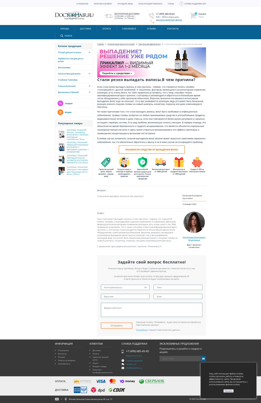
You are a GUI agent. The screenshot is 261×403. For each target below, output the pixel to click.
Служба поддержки (134, 360)
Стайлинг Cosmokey (67, 79)
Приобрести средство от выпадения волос (151, 149)
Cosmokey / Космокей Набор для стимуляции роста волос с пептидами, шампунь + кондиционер (78, 147)
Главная (100, 44)
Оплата (96, 353)
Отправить (117, 325)
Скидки (68, 103)
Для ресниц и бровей (68, 92)
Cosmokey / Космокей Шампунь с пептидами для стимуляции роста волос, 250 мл (77, 170)
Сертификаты (64, 363)
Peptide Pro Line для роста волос (70, 60)
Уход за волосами (67, 86)
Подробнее (141, 329)
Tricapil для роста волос (69, 52)
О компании (63, 350)
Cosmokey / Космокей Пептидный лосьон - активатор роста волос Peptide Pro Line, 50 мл (77, 159)
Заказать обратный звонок (169, 20)
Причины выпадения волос (150, 44)
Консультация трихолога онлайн (121, 44)
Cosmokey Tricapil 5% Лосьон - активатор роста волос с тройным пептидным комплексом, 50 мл (78, 135)
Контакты (62, 353)
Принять (228, 391)
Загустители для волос (69, 73)
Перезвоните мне (134, 355)
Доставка (97, 350)
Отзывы (151, 28)
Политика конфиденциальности (103, 371)
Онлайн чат (131, 364)
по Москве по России (127, 16)
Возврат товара (99, 366)
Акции (68, 112)
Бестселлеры (64, 67)
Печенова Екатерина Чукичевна (194, 238)
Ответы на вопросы (66, 360)
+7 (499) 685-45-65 (137, 351)
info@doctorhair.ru (134, 368)
